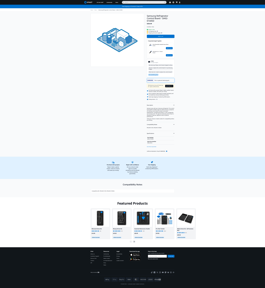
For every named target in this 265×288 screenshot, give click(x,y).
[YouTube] (163, 272)
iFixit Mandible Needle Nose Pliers (161, 44)
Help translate (94, 272)
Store (92, 10)
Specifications (150, 133)
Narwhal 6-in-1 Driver (158, 51)
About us (93, 254)
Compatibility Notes (152, 124)
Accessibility (119, 254)
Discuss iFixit (93, 258)
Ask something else (153, 74)
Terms (117, 258)
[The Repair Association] (173, 272)
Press (105, 262)
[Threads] (171, 272)
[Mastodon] (165, 272)
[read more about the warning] (166, 151)
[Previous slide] (131, 241)
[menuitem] (100, 2)
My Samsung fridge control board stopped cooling (160, 65)
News (105, 265)
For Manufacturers (108, 260)
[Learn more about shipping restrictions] (157, 31)
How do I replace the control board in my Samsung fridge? (160, 68)
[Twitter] (157, 272)
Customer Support (95, 256)
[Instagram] (160, 272)
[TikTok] (152, 272)
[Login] (180, 2)
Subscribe (171, 256)
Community (106, 254)
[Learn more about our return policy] (157, 99)
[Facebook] (154, 272)
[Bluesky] (168, 272)
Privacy (118, 256)
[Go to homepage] (88, 2)
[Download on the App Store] (135, 254)
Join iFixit (169, 86)
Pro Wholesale (107, 256)
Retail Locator (107, 258)
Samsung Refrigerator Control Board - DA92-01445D (110, 10)
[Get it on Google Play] (135, 259)
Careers (92, 260)
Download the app (134, 251)
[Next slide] (134, 241)
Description (150, 105)
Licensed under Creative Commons (136, 284)
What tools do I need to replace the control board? (160, 72)
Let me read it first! (153, 258)
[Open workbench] (170, 2)
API (91, 262)
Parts (95, 10)
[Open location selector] (173, 2)
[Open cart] (176, 2)
